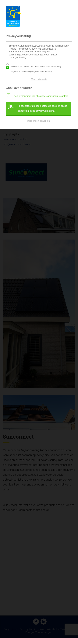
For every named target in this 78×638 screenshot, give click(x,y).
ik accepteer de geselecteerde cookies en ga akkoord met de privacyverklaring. (37, 107)
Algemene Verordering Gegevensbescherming (31, 71)
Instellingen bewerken (38, 121)
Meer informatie (39, 79)
